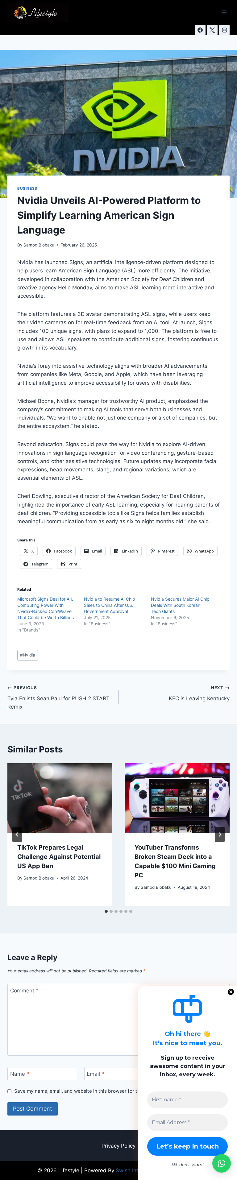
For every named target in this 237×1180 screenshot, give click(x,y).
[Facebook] (200, 30)
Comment (24, 990)
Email (95, 1074)
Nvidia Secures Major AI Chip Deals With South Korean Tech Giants (180, 605)
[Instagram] (224, 30)
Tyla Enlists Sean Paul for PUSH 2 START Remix (58, 697)
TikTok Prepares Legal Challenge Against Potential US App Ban (59, 857)
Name (19, 1074)
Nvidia (27, 654)
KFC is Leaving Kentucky (199, 693)
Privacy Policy (118, 1146)
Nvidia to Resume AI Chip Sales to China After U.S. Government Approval (109, 605)
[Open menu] (224, 12)
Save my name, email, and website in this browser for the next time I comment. (102, 1091)
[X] (212, 30)
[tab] (106, 911)
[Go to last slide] (17, 834)
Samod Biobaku (38, 244)
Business (27, 188)
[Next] (220, 834)
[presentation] (59, 798)
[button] (221, 1163)
